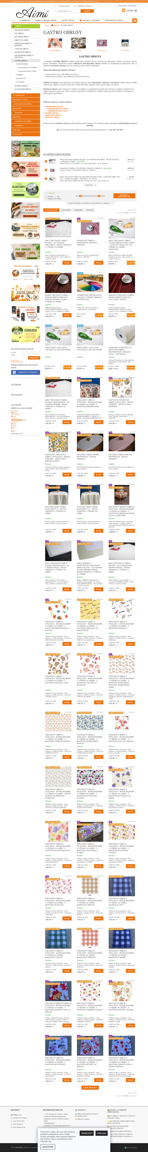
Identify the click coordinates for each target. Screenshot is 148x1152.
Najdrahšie (78, 210)
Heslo (13, 355)
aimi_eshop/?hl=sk (19, 1127)
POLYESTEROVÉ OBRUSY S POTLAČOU (24, 56)
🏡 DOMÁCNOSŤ (19, 95)
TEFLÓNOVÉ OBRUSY (22, 30)
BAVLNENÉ (20, 82)
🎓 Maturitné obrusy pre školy (119, 1131)
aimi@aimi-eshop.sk (20, 1118)
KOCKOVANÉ (21, 78)
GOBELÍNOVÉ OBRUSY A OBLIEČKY (23, 44)
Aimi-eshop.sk (18, 1124)
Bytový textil (68, 20)
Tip (58, 196)
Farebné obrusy (51, 113)
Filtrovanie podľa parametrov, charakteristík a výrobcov (89, 203)
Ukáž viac (89, 185)
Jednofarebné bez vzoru (57, 110)
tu (50, 1141)
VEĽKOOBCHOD (49, 1123)
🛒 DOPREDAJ (24, 20)
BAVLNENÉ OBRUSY (22, 37)
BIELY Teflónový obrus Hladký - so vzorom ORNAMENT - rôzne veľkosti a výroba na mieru (89, 160)
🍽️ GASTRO (17, 108)
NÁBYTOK (16, 130)
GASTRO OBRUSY (21, 61)
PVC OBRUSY (19, 33)
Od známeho (15, 414)
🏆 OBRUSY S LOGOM (82, 1119)
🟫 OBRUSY (17, 26)
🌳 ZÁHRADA (18, 113)
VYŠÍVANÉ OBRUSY (22, 49)
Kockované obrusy (53, 115)
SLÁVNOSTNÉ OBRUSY (23, 89)
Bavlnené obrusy (52, 117)
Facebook (14, 411)
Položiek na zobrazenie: (124, 195)
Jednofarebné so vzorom (58, 108)
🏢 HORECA (80, 1110)
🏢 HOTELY (17, 117)
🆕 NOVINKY (17, 134)
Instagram (14, 422)
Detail (67, 263)
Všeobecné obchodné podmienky (55, 1116)
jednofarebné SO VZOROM (27, 67)
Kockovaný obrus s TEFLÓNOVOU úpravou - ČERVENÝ (85, 168)
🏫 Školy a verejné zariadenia (116, 1111)
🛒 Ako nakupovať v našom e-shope (56, 1114)
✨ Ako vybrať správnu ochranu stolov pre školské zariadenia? (120, 1135)
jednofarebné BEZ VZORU (27, 71)
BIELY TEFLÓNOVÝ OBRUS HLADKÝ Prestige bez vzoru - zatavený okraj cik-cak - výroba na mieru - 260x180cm (90, 178)
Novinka (50, 196)
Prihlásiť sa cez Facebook (28, 372)
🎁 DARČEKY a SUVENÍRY (90, 20)
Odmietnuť (86, 1133)
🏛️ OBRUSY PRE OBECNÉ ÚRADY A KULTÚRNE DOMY (87, 1115)
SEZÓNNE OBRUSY (21, 86)
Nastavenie (47, 1147)
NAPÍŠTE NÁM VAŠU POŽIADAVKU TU (57, 1126)
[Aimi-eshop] (32, 12)
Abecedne (89, 210)
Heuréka (14, 425)
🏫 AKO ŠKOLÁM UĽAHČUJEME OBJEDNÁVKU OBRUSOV (117, 1127)
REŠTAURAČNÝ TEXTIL (114, 20)
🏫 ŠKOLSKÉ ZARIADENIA (22, 104)
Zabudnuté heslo (17, 362)
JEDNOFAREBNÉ (22, 64)
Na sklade (51, 193)
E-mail (13, 352)
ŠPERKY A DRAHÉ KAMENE (46, 20)
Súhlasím (101, 1133)
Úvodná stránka (13, 20)
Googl (13, 418)
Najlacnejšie (66, 210)
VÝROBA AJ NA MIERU (54, 199)
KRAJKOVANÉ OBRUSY (23, 52)
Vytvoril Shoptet (132, 1148)
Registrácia (132, 6)
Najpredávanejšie (51, 210)
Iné (12, 429)
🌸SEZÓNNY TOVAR (20, 100)
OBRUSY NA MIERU (21, 40)
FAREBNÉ (19, 75)
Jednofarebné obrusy (54, 106)
